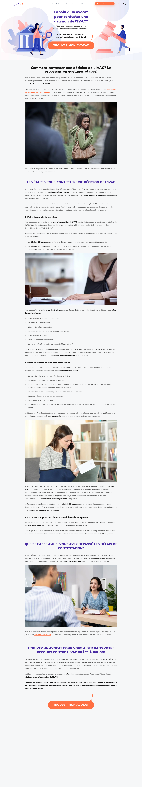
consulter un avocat (42, 635)
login (125, 4)
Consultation (56, 4)
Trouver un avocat (104, 4)
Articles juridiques (71, 4)
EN (119, 4)
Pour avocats (86, 4)
